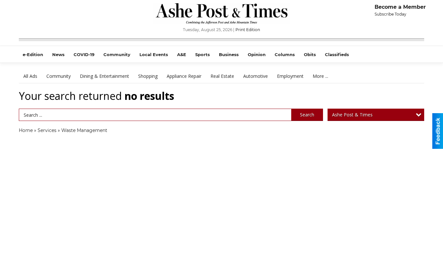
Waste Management (84, 130)
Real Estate (222, 76)
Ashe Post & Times (352, 115)
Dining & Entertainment (104, 76)
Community (58, 76)
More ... (320, 76)
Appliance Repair (184, 76)
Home (26, 130)
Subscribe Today (390, 14)
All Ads (30, 76)
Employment (290, 76)
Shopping (148, 76)
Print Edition (247, 29)
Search (307, 115)
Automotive (255, 76)
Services (47, 130)
